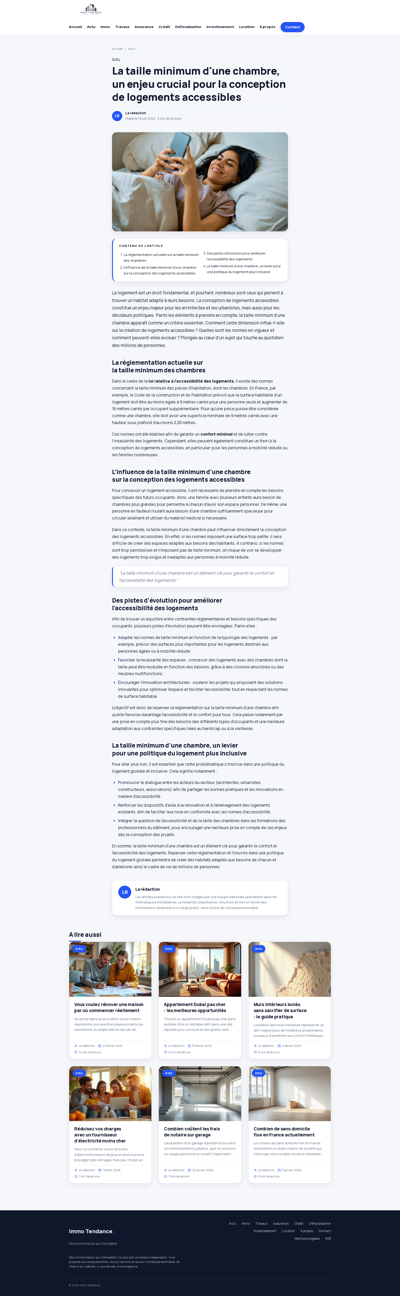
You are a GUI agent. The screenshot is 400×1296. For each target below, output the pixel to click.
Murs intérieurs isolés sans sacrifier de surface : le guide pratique (280, 1010)
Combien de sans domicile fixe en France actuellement (284, 1132)
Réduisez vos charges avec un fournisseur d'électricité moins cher (100, 1135)
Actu (91, 26)
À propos (267, 26)
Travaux (122, 26)
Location (247, 26)
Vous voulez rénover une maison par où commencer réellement (109, 1007)
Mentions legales (307, 1238)
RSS (328, 1238)
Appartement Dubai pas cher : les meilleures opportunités (195, 1007)
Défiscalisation (188, 26)
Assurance (144, 26)
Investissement (220, 26)
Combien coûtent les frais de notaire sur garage (192, 1132)
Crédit (164, 26)
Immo (105, 26)
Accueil (75, 26)
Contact (292, 27)
